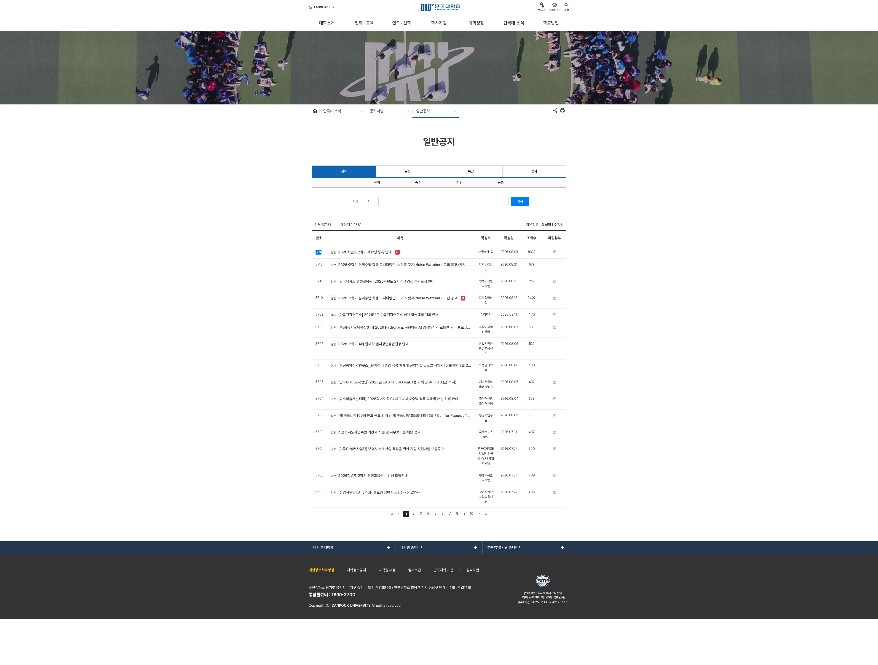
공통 (501, 183)
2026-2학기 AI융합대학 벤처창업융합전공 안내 (369, 344)
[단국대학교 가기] (439, 7)
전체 (344, 171)
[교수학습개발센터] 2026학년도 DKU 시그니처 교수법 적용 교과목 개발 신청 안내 (394, 399)
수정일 (559, 225)
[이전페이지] (399, 514)
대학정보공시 (356, 570)
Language (322, 7)
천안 (459, 183)
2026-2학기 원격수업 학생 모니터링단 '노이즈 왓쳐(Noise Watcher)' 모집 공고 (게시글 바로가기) (401, 265)
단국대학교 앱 (444, 570)
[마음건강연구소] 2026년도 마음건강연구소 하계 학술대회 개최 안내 (384, 315)
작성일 (546, 225)
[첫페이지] (392, 514)
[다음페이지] (479, 514)
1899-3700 (343, 594)
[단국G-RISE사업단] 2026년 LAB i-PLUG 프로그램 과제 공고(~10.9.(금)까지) (393, 382)
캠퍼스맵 (414, 570)
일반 (407, 171)
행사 (534, 171)
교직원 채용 (387, 570)
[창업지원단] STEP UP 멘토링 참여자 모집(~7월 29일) (375, 492)
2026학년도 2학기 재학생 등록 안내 (361, 252)
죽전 (418, 183)
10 (471, 513)
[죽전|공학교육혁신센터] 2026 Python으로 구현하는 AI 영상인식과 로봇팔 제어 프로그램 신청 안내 (401, 327)
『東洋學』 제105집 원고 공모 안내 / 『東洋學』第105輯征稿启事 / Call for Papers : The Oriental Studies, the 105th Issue (401, 415)
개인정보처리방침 (321, 570)
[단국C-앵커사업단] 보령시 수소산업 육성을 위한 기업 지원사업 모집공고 (387, 449)
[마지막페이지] (486, 514)
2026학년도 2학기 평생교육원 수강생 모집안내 (369, 475)
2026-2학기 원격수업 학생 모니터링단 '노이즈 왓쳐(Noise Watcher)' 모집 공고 (394, 298)
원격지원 (472, 570)
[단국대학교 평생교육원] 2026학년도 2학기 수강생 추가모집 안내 (382, 281)
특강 (471, 171)
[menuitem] (327, 23)
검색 (520, 201)
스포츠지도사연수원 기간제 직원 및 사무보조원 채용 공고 (375, 432)
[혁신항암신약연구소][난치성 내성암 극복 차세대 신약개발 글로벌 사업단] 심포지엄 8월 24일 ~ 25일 (401, 365)
